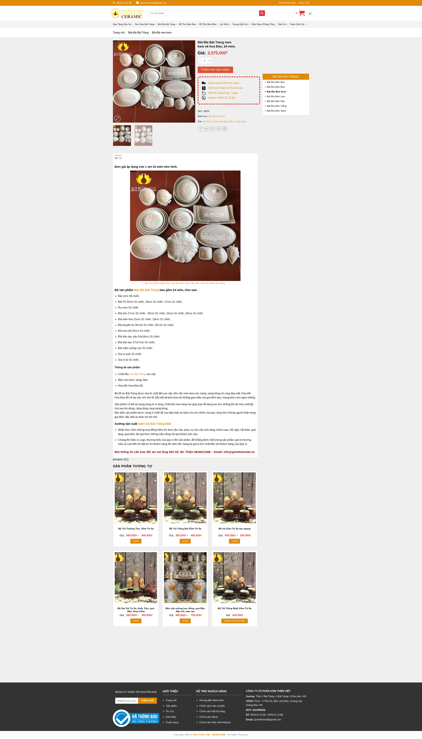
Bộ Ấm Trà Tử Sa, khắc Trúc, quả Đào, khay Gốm (136, 610)
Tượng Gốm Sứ (240, 24)
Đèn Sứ (282, 24)
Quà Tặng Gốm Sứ (122, 24)
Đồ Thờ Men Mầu (207, 24)
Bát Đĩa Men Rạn (276, 82)
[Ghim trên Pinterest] (218, 129)
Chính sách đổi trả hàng (212, 711)
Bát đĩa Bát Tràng (138, 32)
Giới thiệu (171, 716)
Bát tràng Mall (220, 121)
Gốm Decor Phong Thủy (263, 24)
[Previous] (119, 81)
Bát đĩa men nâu (276, 101)
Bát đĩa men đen (276, 87)
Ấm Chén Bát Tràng (144, 24)
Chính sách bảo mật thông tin (215, 722)
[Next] (189, 81)
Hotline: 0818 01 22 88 (221, 97)
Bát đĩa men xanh (276, 110)
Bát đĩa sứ (208, 121)
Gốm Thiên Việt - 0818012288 (209, 734)
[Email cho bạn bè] (212, 129)
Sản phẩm (171, 705)
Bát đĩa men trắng (277, 106)
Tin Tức (170, 711)
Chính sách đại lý (208, 716)
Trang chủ (119, 32)
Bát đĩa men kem (162, 32)
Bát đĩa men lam (276, 96)
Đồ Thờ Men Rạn (187, 24)
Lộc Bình (224, 24)
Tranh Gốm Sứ (297, 24)
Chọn (136, 541)
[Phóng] (117, 119)
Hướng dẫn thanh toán (211, 700)
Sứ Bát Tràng (138, 374)
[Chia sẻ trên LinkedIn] (224, 129)
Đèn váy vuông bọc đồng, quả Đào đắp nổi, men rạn (185, 610)
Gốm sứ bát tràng (237, 121)
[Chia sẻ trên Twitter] (206, 129)
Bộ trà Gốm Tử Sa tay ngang (235, 528)
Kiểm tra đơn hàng (287, 3)
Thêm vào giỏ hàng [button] (234, 621)
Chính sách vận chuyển (212, 705)
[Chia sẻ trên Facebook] (200, 129)
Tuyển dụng (172, 722)
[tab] (118, 158)
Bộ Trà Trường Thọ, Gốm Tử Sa (136, 528)
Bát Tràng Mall (160, 423)
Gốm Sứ (144, 423)
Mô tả (118, 158)
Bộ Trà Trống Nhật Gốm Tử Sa (234, 608)
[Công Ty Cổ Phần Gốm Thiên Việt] (126, 13)
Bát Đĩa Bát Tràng (166, 24)
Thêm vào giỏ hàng (215, 69)
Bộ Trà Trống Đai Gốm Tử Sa (185, 528)
